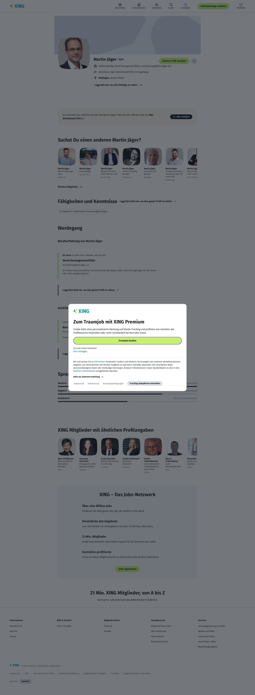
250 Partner (99, 361)
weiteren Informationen (84, 371)
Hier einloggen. (80, 351)
